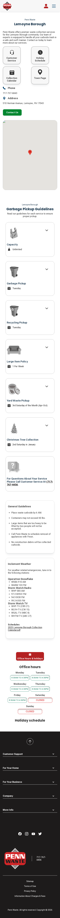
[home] (7, 6)
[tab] (30, 656)
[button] (54, 6)
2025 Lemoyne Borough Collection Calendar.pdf (25, 628)
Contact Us (12, 112)
